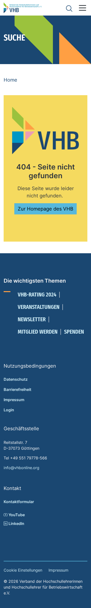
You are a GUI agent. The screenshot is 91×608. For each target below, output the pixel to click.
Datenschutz (16, 379)
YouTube (16, 514)
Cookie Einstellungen (23, 570)
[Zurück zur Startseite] (23, 7)
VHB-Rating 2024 (37, 294)
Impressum (14, 399)
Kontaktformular (19, 501)
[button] (82, 8)
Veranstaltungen (38, 307)
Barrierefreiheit (17, 389)
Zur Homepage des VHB (45, 209)
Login (9, 409)
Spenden (74, 331)
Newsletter (32, 319)
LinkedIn (16, 523)
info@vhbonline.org (21, 467)
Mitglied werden (38, 331)
